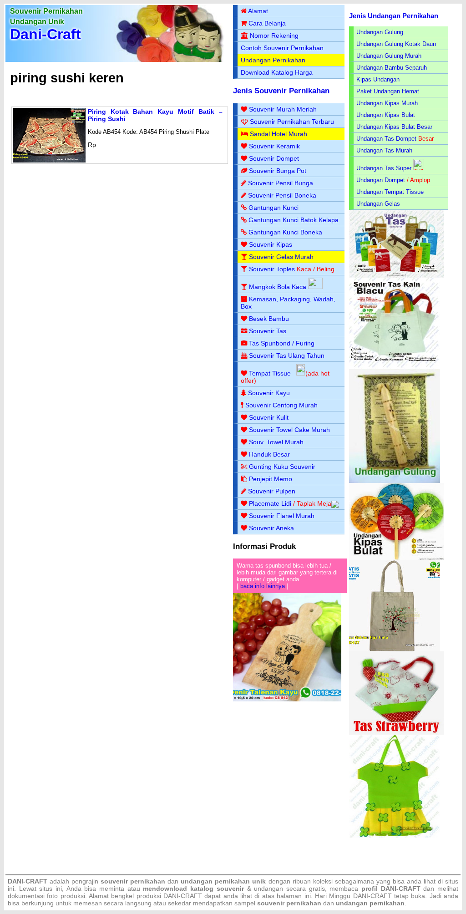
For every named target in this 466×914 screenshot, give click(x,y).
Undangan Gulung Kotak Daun (396, 44)
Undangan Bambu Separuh (391, 67)
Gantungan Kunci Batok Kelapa (293, 219)
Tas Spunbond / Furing (281, 343)
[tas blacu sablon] (394, 649)
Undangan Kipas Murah (387, 103)
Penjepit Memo (270, 478)
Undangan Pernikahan (273, 60)
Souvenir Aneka (271, 528)
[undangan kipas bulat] (396, 558)
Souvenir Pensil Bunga (280, 183)
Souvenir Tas (267, 331)
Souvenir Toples (272, 269)
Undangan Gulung (379, 32)
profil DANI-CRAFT (390, 888)
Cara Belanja (267, 23)
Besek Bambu (269, 318)
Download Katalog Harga (277, 72)
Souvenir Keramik (274, 146)
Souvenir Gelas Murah (281, 256)
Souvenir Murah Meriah (283, 109)
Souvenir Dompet (274, 158)
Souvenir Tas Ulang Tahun (286, 355)
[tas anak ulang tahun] (394, 835)
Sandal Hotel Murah (278, 133)
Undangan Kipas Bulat (385, 115)
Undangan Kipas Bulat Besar (394, 126)
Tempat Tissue (270, 373)
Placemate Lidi (270, 503)
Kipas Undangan (378, 79)
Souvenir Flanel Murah (281, 515)
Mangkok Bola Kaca (278, 286)
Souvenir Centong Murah (281, 405)
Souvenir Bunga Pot (277, 170)
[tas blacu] (394, 367)
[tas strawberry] (396, 732)
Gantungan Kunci (273, 207)
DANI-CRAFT (372, 895)
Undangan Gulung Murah (388, 55)
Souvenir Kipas (270, 244)
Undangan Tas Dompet (386, 138)
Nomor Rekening (274, 35)
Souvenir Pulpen (271, 491)
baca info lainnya (262, 586)
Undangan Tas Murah (384, 150)
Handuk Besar (269, 454)
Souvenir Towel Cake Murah (289, 429)
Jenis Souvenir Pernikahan (281, 90)
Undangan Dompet (380, 180)
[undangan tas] (396, 276)
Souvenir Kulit (269, 417)
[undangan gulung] (394, 480)
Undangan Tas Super (383, 168)
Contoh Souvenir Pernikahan (282, 47)
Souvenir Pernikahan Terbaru (292, 121)
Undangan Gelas (378, 203)
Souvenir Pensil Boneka (282, 195)
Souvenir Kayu (269, 392)
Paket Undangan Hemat (387, 91)
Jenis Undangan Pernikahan (393, 16)
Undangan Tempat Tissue (390, 191)
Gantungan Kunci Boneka (285, 232)
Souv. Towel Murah (276, 442)
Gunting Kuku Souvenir (282, 466)
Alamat (258, 11)
